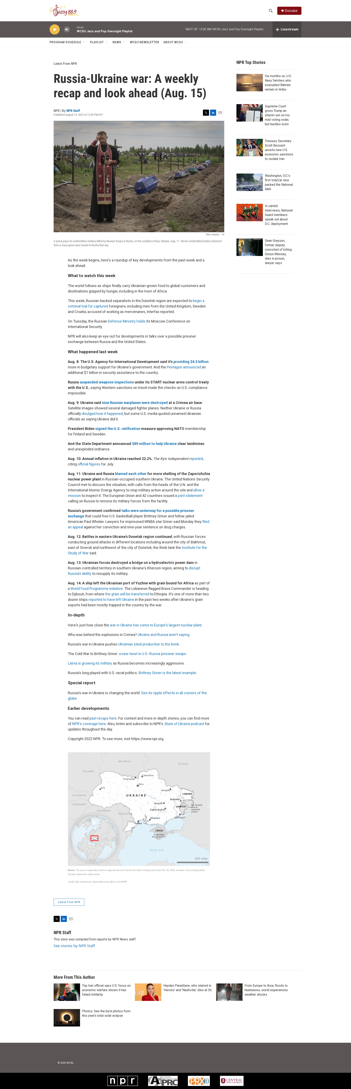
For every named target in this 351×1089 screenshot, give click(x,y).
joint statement (190, 495)
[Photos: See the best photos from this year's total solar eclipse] (67, 1017)
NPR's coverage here (89, 724)
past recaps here (103, 718)
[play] (54, 29)
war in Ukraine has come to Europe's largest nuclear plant (156, 625)
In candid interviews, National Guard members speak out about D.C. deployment (279, 215)
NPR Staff (73, 111)
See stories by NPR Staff (74, 945)
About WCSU (173, 42)
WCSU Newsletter (144, 42)
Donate (291, 11)
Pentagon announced (184, 367)
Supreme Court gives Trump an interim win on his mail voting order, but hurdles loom (277, 115)
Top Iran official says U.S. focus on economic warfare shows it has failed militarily (106, 990)
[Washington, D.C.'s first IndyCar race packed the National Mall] (249, 182)
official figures (89, 464)
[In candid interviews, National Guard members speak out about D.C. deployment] (249, 212)
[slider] (73, 29)
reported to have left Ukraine (111, 599)
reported (196, 459)
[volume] (66, 29)
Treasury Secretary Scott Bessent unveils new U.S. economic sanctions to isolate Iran (279, 150)
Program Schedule (65, 42)
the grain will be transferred (127, 594)
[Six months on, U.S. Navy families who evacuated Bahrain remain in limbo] (249, 82)
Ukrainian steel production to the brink (148, 644)
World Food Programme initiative (96, 588)
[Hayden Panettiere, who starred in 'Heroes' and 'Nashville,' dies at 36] (148, 992)
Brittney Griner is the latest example (167, 673)
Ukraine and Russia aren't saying (163, 634)
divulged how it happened (102, 413)
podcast (184, 724)
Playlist (97, 42)
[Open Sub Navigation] (84, 42)
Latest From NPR (65, 64)
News (117, 42)
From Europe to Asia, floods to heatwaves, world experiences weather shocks (266, 990)
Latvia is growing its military (90, 663)
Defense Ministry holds (126, 321)
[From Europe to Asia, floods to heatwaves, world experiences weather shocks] (229, 992)
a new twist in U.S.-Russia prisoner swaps (152, 654)
